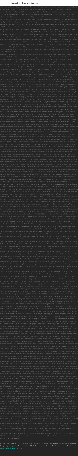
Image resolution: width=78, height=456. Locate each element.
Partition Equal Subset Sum (8, 443)
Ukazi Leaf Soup (23, 443)
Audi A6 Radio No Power (33, 446)
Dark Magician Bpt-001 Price (67, 446)
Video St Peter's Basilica (49, 446)
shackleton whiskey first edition (24, 3)
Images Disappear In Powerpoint (15, 446)
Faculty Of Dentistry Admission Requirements (43, 443)
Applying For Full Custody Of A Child (11, 448)
